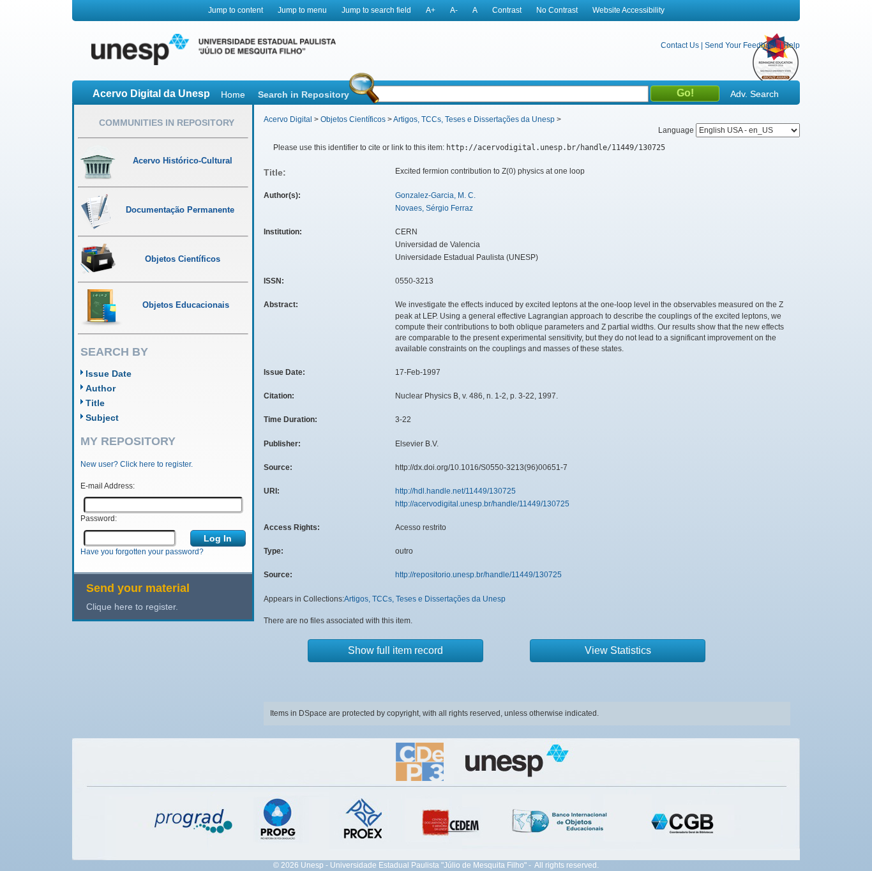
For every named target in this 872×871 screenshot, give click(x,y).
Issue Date (109, 373)
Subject (102, 418)
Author (101, 388)
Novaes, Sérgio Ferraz (434, 208)
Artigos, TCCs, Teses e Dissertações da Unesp (474, 119)
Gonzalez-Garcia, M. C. (435, 195)
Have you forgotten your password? (142, 551)
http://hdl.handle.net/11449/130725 (455, 491)
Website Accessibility (628, 10)
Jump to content (235, 10)
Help (791, 45)
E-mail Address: (107, 485)
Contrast (507, 10)
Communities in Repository (166, 122)
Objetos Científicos (353, 119)
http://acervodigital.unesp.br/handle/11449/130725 (482, 503)
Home (233, 94)
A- (454, 10)
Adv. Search (754, 94)
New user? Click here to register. (136, 464)
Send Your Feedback (741, 45)
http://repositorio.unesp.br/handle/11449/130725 (478, 574)
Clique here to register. (132, 607)
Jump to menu (302, 10)
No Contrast (557, 10)
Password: (98, 518)
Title (95, 403)
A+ (430, 10)
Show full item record (395, 650)
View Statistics (618, 650)
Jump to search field (376, 10)
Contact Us (680, 45)
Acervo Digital (288, 119)
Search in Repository (303, 94)
